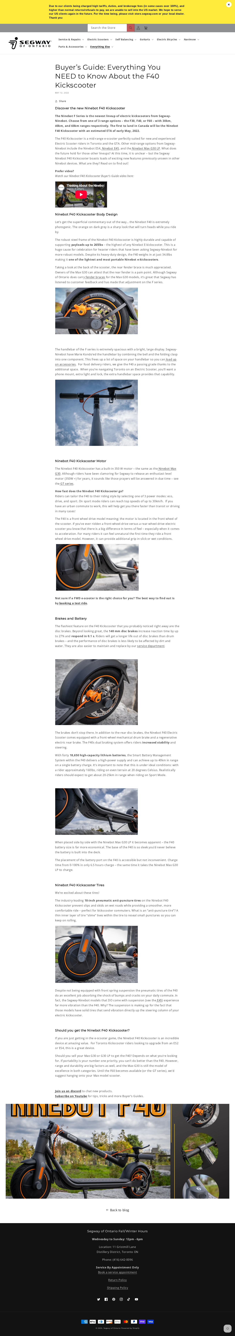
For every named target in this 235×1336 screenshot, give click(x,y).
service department (150, 646)
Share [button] (62, 101)
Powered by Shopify (130, 1328)
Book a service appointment (117, 1272)
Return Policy (117, 1280)
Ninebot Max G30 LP (146, 148)
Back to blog (119, 1210)
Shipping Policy (117, 1288)
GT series (66, 483)
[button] (70, 39)
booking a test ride (73, 603)
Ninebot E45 (110, 148)
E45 (159, 1000)
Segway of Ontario (112, 1328)
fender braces (95, 277)
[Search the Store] (130, 28)
